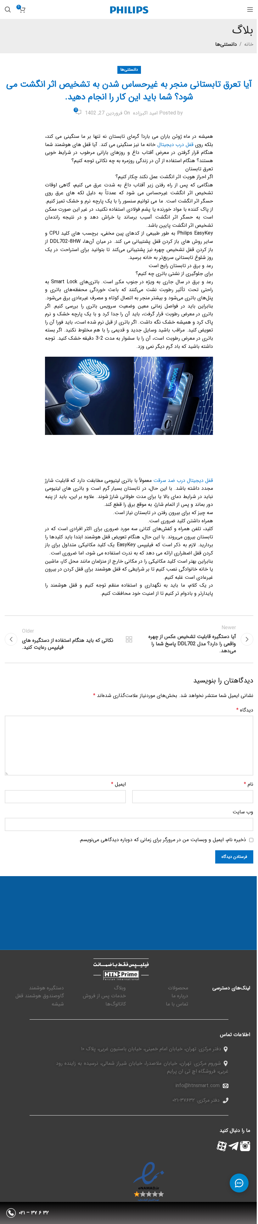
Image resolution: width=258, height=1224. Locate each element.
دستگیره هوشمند (46, 988)
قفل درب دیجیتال (175, 145)
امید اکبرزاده (145, 113)
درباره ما (179, 996)
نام (248, 784)
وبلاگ (120, 988)
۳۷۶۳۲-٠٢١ (183, 1100)
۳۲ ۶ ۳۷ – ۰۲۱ (34, 1213)
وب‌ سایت (243, 812)
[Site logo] (129, 9)
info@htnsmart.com (197, 1086)
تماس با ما (177, 1004)
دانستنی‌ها (226, 44)
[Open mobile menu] (250, 9)
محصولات (178, 988)
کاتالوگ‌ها (115, 1004)
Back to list (129, 639)
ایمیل (118, 784)
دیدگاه (244, 710)
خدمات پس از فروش (104, 996)
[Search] (8, 9)
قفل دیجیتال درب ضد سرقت (183, 480)
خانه (248, 44)
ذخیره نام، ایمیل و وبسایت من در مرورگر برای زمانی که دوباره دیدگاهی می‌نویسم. (162, 840)
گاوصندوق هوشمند (44, 996)
